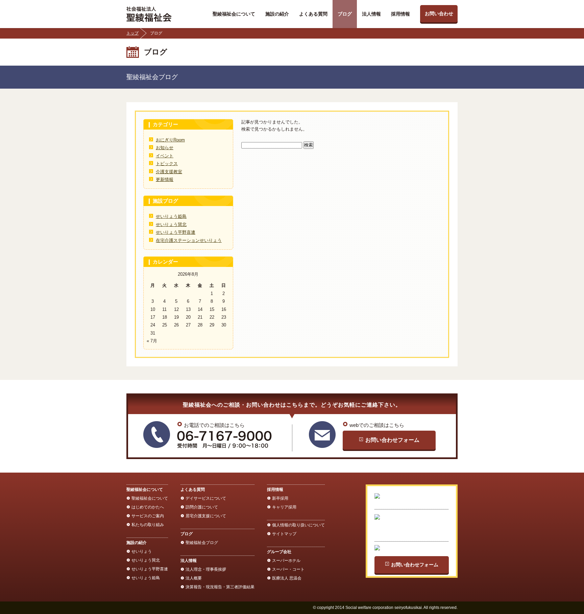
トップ (132, 33)
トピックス (167, 163)
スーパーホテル (286, 560)
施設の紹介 (277, 14)
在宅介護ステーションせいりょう (189, 240)
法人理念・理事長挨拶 (206, 569)
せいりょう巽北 (171, 224)
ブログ (345, 14)
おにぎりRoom (170, 139)
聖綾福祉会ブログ (202, 542)
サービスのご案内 (147, 516)
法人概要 (194, 578)
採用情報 (400, 14)
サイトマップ (284, 533)
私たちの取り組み (147, 524)
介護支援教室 (169, 171)
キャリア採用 (284, 507)
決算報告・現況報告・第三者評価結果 (220, 587)
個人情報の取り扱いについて (298, 525)
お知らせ (164, 147)
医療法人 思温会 (286, 578)
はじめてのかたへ (147, 507)
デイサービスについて (206, 498)
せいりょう (141, 551)
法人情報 (371, 14)
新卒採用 (280, 498)
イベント (164, 155)
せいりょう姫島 (171, 216)
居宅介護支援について (206, 516)
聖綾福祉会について (234, 14)
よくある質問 (313, 14)
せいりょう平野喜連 (175, 232)
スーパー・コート (288, 569)
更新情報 (164, 179)
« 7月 (152, 340)
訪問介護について (202, 507)
